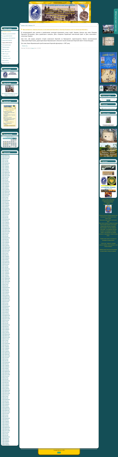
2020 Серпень (5, 332)
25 (3, 146)
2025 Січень (5, 415)
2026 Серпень (5, 444)
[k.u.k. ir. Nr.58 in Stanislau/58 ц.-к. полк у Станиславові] (111, 184)
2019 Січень (5, 303)
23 (13, 144)
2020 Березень (6, 324)
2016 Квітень (5, 254)
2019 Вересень (6, 315)
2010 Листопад (6, 156)
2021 (26, 25)
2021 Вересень (6, 352)
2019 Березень (6, 306)
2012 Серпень (5, 189)
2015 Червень (5, 242)
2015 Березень (6, 237)
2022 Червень (5, 366)
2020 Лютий (5, 323)
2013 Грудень (5, 214)
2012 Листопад (6, 194)
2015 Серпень (5, 245)
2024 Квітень (5, 401)
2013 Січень (5, 197)
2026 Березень (6, 436)
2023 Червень (5, 385)
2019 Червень (5, 310)
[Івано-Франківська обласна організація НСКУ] (108, 122)
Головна (58, 22)
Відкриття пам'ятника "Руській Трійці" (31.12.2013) (9, 94)
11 (3, 143)
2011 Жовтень (5, 174)
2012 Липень (5, 188)
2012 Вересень (6, 191)
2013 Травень (5, 203)
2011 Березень (6, 163)
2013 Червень (5, 205)
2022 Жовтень (6, 373)
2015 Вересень (6, 247)
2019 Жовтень (6, 317)
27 (7, 146)
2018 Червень (5, 292)
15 (11, 143)
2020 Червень (5, 329)
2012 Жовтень (6, 192)
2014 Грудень (5, 233)
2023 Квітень (5, 382)
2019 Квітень (5, 307)
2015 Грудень (5, 251)
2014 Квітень (5, 220)
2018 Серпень (5, 295)
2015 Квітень (5, 239)
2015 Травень (5, 240)
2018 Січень (5, 284)
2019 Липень (5, 312)
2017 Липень (5, 275)
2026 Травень (5, 439)
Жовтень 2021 (10, 136)
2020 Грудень (5, 338)
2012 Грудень (5, 195)
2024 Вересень (6, 408)
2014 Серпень (5, 226)
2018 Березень (6, 287)
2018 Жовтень (6, 298)
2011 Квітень (5, 164)
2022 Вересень (6, 371)
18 (3, 144)
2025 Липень (5, 424)
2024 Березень (6, 399)
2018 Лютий (5, 286)
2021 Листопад (6, 356)
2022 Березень (6, 362)
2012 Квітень (5, 183)
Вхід (62, 22)
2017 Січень (5, 265)
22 (11, 144)
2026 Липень (5, 443)
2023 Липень (5, 387)
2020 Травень (5, 328)
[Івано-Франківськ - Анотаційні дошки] (108, 191)
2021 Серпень (5, 351)
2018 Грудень (5, 301)
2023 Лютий (5, 379)
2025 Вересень (6, 427)
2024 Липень (5, 405)
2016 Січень (5, 253)
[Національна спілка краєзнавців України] (104, 184)
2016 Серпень (5, 261)
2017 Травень (5, 272)
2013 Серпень (5, 208)
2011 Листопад (6, 175)
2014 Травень (5, 222)
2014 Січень (5, 216)
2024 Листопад (6, 412)
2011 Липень (5, 169)
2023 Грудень (5, 394)
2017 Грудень (5, 282)
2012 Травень (5, 184)
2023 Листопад (6, 393)
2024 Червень (5, 404)
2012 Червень (5, 186)
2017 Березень (6, 268)
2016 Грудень (5, 264)
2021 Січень (5, 340)
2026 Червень (5, 441)
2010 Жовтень (6, 155)
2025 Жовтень (6, 429)
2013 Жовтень (6, 211)
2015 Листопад (6, 250)
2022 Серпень (5, 370)
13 (7, 143)
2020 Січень (5, 321)
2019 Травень (5, 309)
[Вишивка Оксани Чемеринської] (108, 197)
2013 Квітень (5, 202)
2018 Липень (5, 293)
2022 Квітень (5, 363)
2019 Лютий (5, 304)
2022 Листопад (6, 374)
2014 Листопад (6, 231)
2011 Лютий (5, 161)
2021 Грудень (5, 357)
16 (13, 143)
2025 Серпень (5, 425)
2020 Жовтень (6, 335)
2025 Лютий (5, 416)
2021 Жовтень (6, 354)
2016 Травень (5, 256)
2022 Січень (5, 359)
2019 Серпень (5, 314)
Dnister (32, 48)
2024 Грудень (5, 413)
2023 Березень (6, 380)
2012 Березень (6, 181)
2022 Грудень (5, 376)
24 (15, 144)
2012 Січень (5, 178)
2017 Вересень (6, 278)
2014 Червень (5, 223)
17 (15, 143)
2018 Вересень (6, 296)
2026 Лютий (5, 435)
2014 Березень (6, 219)
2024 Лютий (5, 398)
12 (5, 143)
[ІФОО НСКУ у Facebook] (108, 91)
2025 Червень (5, 422)
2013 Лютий (5, 198)
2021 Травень (5, 346)
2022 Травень (5, 365)
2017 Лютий (5, 267)
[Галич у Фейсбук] (108, 169)
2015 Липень (5, 244)
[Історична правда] (108, 187)
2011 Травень (5, 166)
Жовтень (30, 25)
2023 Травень (5, 384)
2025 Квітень (5, 419)
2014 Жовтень (6, 230)
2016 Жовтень (6, 262)
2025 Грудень (5, 432)
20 (7, 144)
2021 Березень (6, 343)
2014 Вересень (6, 228)
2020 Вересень (6, 334)
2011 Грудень (5, 177)
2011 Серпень (5, 170)
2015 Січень (5, 234)
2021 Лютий (5, 342)
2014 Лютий (5, 217)
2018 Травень (5, 290)
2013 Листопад (6, 212)
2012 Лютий (5, 180)
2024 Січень (5, 396)
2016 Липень (5, 259)
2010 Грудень (5, 158)
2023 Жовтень (6, 391)
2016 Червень (5, 258)
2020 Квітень (5, 326)
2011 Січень (5, 160)
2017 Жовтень (6, 279)
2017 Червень (5, 273)
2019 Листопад (6, 318)
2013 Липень (5, 206)
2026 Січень (5, 433)
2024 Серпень (5, 407)
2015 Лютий (5, 236)
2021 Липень (5, 349)
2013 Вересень (6, 209)
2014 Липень (5, 225)
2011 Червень (5, 167)
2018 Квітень (5, 289)
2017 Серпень (5, 276)
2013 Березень (6, 200)
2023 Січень (5, 377)
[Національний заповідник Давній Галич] (108, 174)
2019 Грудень (5, 320)
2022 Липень (5, 368)
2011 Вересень (6, 172)
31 (15, 146)
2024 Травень (5, 402)
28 (9, 146)
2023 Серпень (5, 388)
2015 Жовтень (6, 248)
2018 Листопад (6, 300)
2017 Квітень (5, 270)
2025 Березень (6, 418)
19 (5, 144)
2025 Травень (5, 421)
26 (5, 146)
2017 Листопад (6, 281)
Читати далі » (25, 45)
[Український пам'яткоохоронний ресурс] (108, 188)
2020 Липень (5, 331)
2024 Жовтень (6, 410)
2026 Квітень (5, 438)
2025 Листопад (6, 430)
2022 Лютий (5, 360)
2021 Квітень (5, 345)
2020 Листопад (6, 337)
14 (9, 143)
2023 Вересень (6, 390)
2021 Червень (5, 348)
